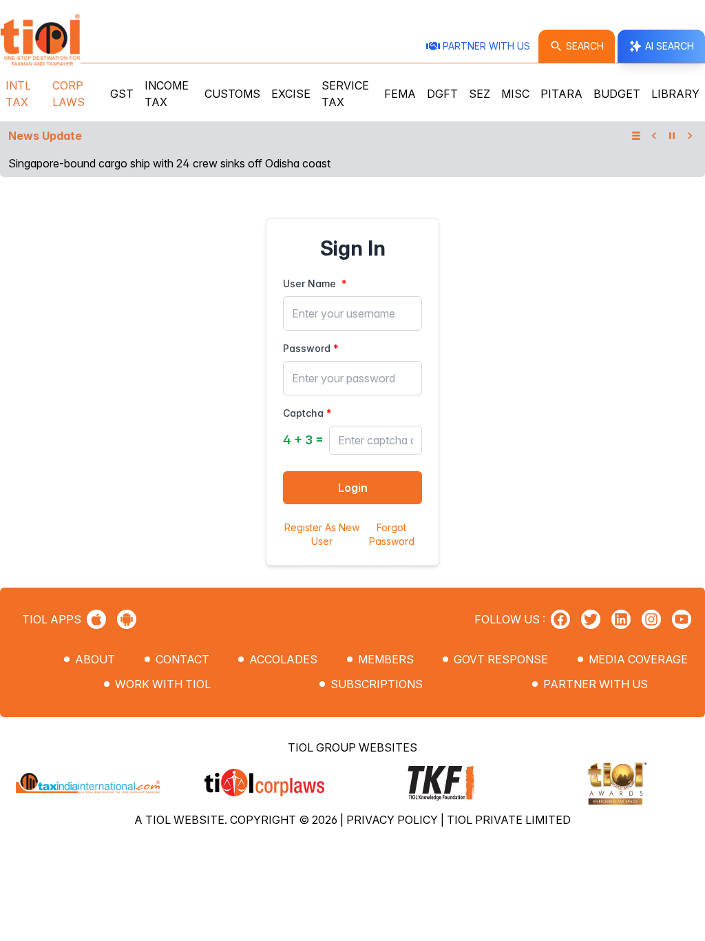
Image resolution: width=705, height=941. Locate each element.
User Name (309, 283)
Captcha (303, 413)
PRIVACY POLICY (393, 820)
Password (306, 348)
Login (353, 488)
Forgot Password (391, 534)
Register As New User (321, 534)
